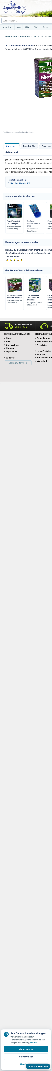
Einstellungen (26, 1064)
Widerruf (10, 358)
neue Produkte (44, 351)
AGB (8, 341)
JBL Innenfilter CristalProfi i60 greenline (33, 297)
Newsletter (42, 345)
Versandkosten (44, 341)
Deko (45, 27)
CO (36, 27)
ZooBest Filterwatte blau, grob (33, 223)
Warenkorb (42, 361)
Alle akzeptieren (26, 1049)
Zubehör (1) (29, 146)
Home (9, 338)
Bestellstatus (43, 338)
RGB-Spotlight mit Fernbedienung (14, 228)
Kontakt (10, 348)
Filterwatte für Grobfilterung (32, 230)
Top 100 (41, 354)
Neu (19, 27)
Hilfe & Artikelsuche (38, 1066)
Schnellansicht (14, 218)
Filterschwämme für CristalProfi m (14, 301)
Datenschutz (12, 345)
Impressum (11, 351)
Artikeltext (11, 146)
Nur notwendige (26, 1056)
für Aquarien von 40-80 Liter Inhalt (35, 304)
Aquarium (7, 27)
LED (27, 27)
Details (33, 1042)
